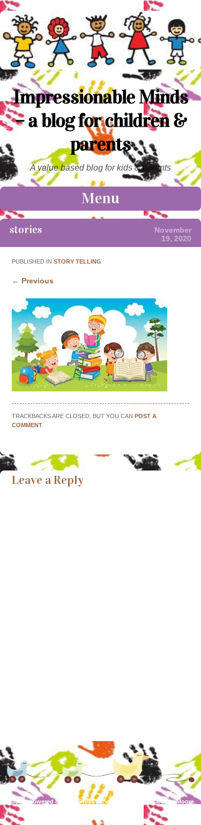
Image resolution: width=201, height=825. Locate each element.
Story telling (77, 261)
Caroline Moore (172, 801)
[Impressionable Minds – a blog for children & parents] (100, 67)
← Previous (33, 280)
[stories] (89, 388)
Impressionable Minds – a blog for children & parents (100, 120)
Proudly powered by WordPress (49, 801)
